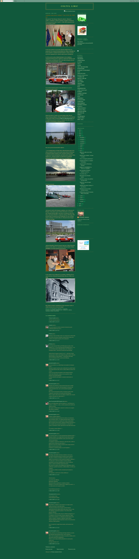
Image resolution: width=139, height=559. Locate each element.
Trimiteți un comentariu (50, 547)
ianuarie (82, 201)
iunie (81, 148)
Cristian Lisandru (52, 318)
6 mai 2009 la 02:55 (54, 321)
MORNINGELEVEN (81, 88)
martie (81, 197)
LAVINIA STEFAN (81, 60)
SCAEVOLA (79, 106)
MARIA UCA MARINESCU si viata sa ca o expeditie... (86, 168)
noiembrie (82, 139)
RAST (78, 86)
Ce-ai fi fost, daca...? (84, 173)
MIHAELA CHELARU (81, 78)
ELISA (78, 96)
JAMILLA (79, 114)
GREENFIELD (80, 98)
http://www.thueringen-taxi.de (66, 118)
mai (81, 150)
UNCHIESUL (80, 80)
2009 (80, 135)
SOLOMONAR (80, 95)
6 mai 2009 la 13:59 (54, 449)
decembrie (82, 137)
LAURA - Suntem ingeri (82, 90)
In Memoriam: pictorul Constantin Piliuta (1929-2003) (86, 192)
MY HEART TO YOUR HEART (83, 70)
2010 (80, 133)
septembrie (82, 143)
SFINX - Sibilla (80, 119)
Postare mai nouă (49, 549)
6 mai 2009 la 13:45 (54, 411)
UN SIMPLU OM (80, 76)
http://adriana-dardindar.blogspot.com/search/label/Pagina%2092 (85, 43)
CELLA (79, 63)
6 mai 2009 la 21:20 (54, 499)
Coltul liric (69, 6)
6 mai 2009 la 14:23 (54, 474)
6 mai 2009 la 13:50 (54, 430)
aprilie (81, 195)
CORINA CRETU (80, 118)
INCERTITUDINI (80, 68)
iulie (81, 146)
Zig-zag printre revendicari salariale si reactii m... (85, 171)
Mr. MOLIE (79, 62)
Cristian (50, 333)
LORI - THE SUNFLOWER (82, 67)
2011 (80, 132)
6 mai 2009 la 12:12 (54, 340)
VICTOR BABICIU (81, 116)
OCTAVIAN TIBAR (81, 99)
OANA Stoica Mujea (81, 109)
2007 (80, 205)
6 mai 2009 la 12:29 (54, 359)
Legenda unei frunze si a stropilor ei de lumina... (86, 161)
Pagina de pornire (60, 549)
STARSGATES (80, 101)
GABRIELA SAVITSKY (82, 93)
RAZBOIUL (79, 91)
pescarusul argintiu (52, 363)
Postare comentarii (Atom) (56, 552)
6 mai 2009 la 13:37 (54, 380)
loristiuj (50, 344)
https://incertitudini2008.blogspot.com (56, 401)
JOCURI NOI (80, 57)
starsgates (51, 325)
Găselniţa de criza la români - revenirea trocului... (85, 189)
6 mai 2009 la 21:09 (54, 490)
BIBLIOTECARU (80, 113)
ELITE (78, 72)
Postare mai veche (71, 549)
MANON (79, 65)
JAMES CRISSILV (81, 85)
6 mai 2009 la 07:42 (54, 330)
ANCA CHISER (80, 81)
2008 (80, 203)
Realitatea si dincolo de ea (82, 75)
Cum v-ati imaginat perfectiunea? (86, 158)
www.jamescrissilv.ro (53, 494)
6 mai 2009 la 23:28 (54, 543)
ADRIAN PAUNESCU (81, 108)
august (81, 145)
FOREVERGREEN (81, 103)
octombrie (82, 141)
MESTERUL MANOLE (82, 104)
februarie (82, 199)
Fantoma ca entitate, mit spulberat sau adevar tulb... (86, 179)
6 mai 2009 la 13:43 (54, 398)
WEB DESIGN (80, 58)
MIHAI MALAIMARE (81, 111)
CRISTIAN (79, 83)
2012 (80, 130)
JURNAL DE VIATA (81, 73)
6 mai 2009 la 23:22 (54, 527)
